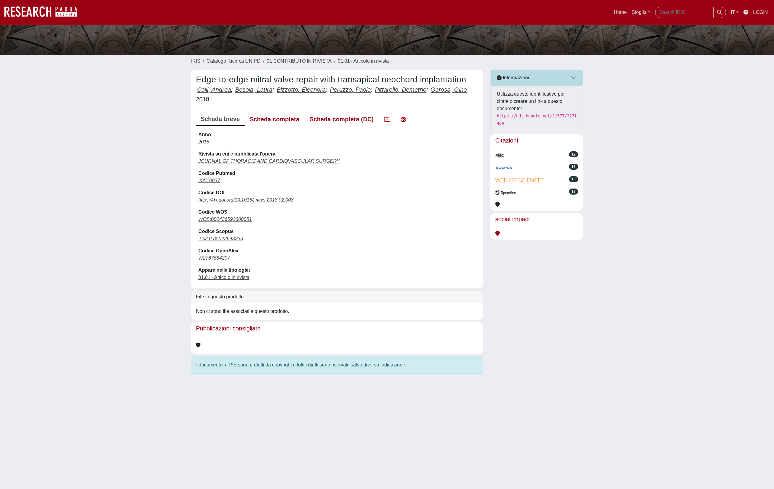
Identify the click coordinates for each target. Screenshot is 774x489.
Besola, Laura (253, 89)
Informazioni (515, 77)
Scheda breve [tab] (220, 119)
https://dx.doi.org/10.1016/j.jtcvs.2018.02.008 (246, 199)
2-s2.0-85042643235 (220, 238)
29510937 (209, 180)
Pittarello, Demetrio (400, 89)
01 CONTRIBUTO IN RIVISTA (299, 61)
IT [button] (733, 12)
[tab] (387, 119)
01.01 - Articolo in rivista (363, 61)
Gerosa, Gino (449, 89)
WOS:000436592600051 (225, 219)
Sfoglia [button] (639, 12)
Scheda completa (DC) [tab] (342, 119)
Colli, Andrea (214, 89)
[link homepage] (44, 12)
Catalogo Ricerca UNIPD (234, 61)
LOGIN (760, 12)
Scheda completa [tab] (274, 119)
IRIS (195, 61)
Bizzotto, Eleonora (301, 89)
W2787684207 (214, 258)
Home (620, 12)
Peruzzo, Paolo (350, 89)
